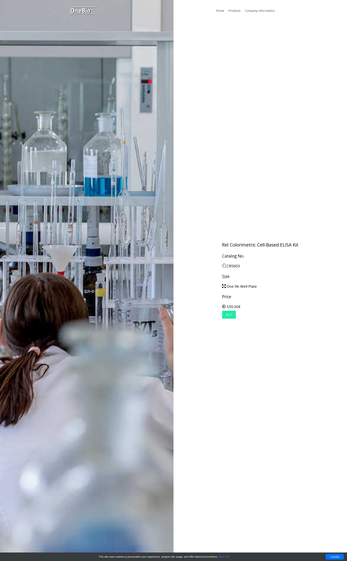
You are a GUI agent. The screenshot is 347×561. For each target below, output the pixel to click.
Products (234, 11)
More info (224, 556)
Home (220, 11)
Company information (260, 11)
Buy (229, 314)
